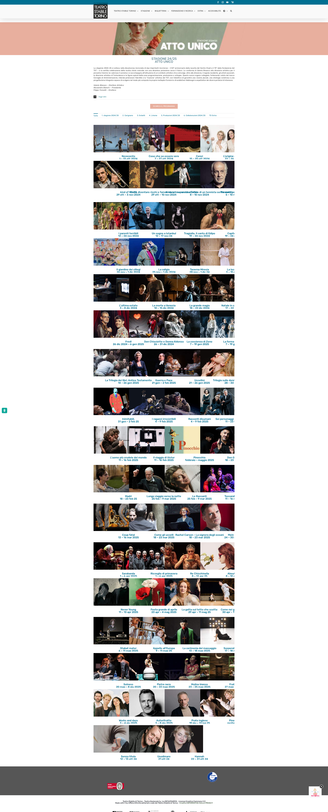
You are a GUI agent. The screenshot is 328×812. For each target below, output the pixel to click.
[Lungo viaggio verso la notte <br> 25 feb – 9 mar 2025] (148, 478)
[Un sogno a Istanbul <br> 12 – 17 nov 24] (148, 216)
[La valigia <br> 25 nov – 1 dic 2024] (148, 252)
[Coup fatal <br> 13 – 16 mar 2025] (113, 517)
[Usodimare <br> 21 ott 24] (148, 739)
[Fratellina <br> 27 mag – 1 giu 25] (219, 666)
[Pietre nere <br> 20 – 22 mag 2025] (148, 666)
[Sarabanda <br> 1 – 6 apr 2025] (113, 556)
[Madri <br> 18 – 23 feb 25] (113, 478)
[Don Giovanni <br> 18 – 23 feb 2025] (219, 440)
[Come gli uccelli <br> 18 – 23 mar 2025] (148, 517)
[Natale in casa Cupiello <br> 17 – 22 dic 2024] (219, 288)
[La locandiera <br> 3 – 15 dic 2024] (219, 252)
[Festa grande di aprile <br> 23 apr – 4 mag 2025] (148, 592)
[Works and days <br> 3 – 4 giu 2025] (113, 703)
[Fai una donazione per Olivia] (315, 789)
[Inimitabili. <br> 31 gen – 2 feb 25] (113, 401)
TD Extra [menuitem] (213, 115)
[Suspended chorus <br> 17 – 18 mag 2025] (219, 630)
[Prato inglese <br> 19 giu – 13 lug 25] (184, 703)
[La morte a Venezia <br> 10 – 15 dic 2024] (148, 288)
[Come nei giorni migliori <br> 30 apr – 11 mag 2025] (219, 592)
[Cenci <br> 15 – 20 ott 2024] (184, 138)
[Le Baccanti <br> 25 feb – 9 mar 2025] (184, 478)
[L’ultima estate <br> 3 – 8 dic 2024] (113, 288)
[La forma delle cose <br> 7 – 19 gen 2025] (219, 324)
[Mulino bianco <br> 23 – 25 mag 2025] (184, 666)
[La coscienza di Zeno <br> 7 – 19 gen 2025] (184, 324)
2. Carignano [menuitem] (127, 115)
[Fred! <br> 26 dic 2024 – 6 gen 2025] (113, 324)
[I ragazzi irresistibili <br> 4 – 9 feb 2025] (148, 401)
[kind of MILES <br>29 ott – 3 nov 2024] (113, 174)
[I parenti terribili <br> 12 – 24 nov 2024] (113, 216)
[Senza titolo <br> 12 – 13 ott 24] (113, 739)
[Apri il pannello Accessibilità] (4, 410)
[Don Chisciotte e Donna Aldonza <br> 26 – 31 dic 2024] (148, 324)
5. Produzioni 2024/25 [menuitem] (170, 115)
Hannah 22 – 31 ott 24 (199, 758)
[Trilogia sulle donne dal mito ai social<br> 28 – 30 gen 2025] (219, 362)
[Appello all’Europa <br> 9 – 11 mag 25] (148, 630)
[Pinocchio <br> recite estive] (219, 703)
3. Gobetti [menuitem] (141, 115)
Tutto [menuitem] (96, 116)
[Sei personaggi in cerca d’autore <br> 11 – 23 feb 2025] (219, 401)
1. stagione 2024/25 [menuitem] (110, 115)
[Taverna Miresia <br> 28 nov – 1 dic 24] (184, 252)
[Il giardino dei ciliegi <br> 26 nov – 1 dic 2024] (113, 252)
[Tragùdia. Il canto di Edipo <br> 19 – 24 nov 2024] (184, 216)
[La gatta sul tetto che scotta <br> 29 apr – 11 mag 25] (184, 592)
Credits (183, 803)
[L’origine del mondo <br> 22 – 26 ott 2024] (219, 138)
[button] (231, 11)
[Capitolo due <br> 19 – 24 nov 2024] (219, 216)
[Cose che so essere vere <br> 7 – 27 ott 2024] (148, 138)
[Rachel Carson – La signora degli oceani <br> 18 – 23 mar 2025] (184, 517)
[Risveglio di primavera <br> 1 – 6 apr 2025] (148, 556)
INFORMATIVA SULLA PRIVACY (200, 803)
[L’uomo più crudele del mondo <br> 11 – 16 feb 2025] (113, 440)
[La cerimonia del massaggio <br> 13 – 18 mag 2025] (184, 630)
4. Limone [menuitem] (153, 115)
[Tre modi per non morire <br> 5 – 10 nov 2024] (219, 174)
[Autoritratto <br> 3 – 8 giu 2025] (148, 703)
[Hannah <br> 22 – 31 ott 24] (184, 739)
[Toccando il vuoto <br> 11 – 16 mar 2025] (219, 478)
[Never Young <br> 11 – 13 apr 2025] (113, 592)
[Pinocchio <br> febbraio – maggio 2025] (184, 440)
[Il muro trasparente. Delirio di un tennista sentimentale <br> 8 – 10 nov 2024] (184, 174)
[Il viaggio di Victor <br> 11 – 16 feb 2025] (148, 440)
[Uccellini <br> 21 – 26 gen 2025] (184, 362)
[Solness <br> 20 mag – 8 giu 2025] (113, 666)
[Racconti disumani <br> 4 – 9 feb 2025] (184, 401)
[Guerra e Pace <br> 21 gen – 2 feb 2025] (148, 362)
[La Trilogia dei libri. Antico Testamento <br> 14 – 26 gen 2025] (113, 362)
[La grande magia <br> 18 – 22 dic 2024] (184, 288)
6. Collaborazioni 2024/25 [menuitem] (194, 115)
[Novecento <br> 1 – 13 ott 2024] (113, 138)
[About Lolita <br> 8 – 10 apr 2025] (219, 556)
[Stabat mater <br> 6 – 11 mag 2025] (113, 630)
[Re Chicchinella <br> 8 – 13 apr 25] (184, 556)
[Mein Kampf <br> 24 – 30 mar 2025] (219, 517)
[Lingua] (225, 11)
